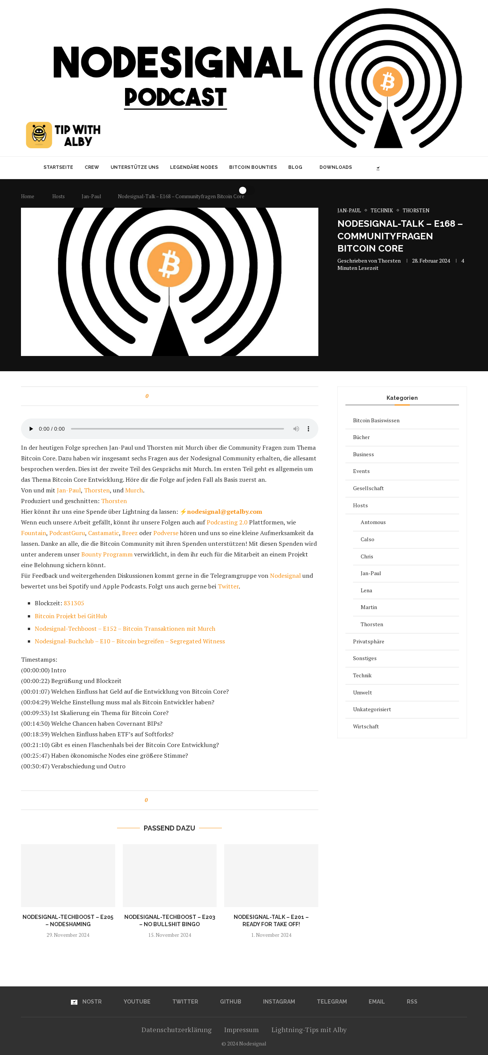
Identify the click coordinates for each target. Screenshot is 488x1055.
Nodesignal (284, 575)
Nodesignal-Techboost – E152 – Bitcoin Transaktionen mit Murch (125, 628)
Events (361, 471)
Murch (134, 490)
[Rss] (435, 168)
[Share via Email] (188, 396)
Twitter (228, 586)
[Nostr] (378, 168)
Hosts (360, 505)
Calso (367, 539)
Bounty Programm (107, 554)
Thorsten (389, 260)
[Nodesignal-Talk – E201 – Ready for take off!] (271, 875)
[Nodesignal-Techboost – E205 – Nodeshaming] (68, 875)
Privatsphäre (368, 641)
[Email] (427, 168)
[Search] (447, 168)
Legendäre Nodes (194, 167)
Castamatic (103, 533)
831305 (74, 603)
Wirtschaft (366, 726)
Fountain (33, 533)
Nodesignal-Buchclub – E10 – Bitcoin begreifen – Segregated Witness (130, 641)
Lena (366, 590)
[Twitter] (395, 168)
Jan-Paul (69, 490)
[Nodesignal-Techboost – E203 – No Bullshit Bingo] (170, 875)
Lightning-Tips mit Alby (309, 1029)
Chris (367, 556)
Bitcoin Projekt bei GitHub (71, 616)
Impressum (241, 1029)
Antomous (373, 522)
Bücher (361, 437)
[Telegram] (419, 168)
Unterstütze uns (135, 167)
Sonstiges (365, 658)
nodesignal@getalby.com (224, 511)
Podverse (165, 533)
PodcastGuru (66, 533)
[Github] (403, 168)
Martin (369, 607)
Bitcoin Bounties (253, 167)
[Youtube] (387, 168)
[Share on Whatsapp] (174, 396)
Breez (129, 533)
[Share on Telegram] (181, 396)
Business (363, 454)
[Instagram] (411, 168)
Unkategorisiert (372, 709)
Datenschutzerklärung (176, 1029)
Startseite (58, 167)
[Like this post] (152, 396)
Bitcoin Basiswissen (376, 420)
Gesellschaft (368, 488)
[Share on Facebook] (159, 396)
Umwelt (362, 692)
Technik (362, 675)
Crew (92, 167)
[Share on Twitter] (167, 396)
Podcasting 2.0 (226, 522)
